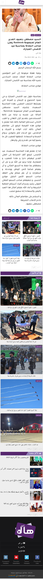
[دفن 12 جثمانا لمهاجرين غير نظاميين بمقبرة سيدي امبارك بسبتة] (11, 227)
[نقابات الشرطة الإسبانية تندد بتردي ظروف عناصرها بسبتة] (32, 250)
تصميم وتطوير (31, 575)
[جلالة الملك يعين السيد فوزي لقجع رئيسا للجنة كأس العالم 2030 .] (36, 507)
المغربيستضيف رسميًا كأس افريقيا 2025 (17, 457)
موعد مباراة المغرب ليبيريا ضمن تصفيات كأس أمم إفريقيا (15, 469)
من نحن (20, 543)
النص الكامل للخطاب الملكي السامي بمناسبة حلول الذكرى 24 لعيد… (15, 481)
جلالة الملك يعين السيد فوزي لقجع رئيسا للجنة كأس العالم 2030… (16, 504)
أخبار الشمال (38, 35)
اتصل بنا (20, 547)
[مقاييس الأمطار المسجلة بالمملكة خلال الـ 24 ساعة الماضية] (36, 495)
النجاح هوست (21, 575)
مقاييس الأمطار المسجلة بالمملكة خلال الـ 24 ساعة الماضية (15, 493)
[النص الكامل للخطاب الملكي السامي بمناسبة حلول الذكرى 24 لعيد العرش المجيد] (36, 484)
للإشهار (20, 551)
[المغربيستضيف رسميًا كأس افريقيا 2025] (36, 461)
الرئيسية (32, 35)
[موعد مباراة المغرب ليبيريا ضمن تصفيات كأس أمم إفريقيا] (36, 472)
